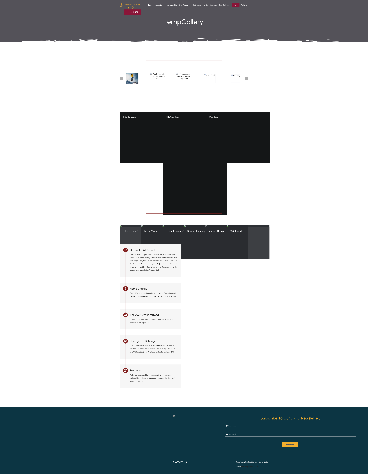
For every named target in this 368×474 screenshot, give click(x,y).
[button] (121, 78)
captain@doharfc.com (249, 467)
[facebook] (129, 8)
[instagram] (132, 8)
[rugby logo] (130, 2)
